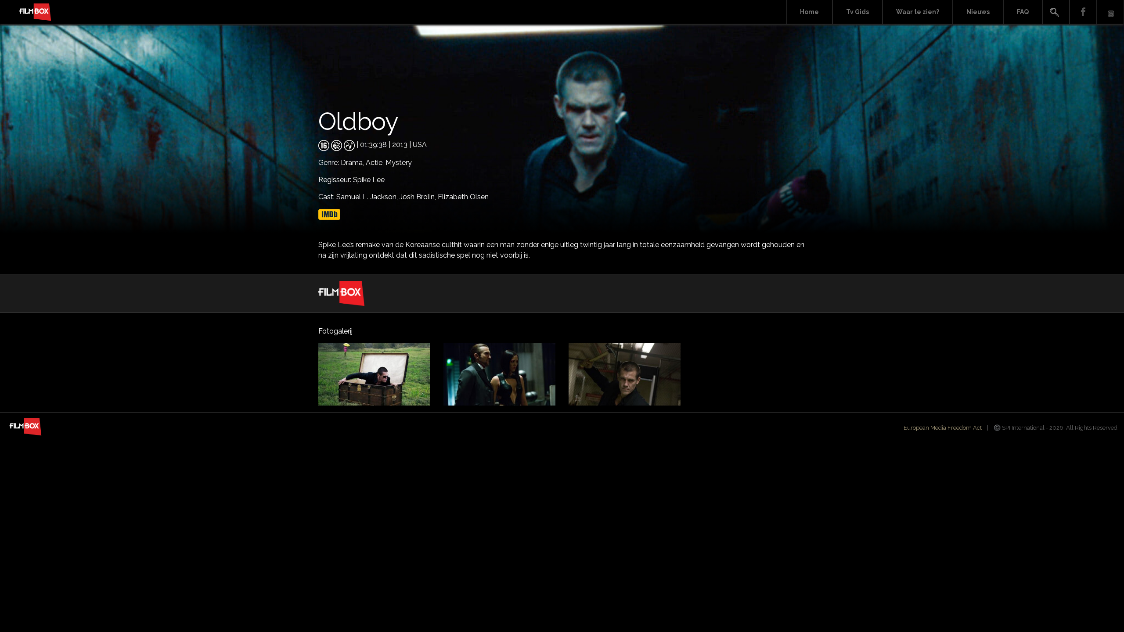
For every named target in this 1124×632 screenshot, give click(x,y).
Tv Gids (857, 11)
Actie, (375, 162)
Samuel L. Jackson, (368, 197)
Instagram (1110, 12)
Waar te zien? (917, 11)
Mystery (398, 162)
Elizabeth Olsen (463, 197)
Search (1056, 12)
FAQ (1023, 11)
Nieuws (978, 11)
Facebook (1083, 12)
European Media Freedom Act (943, 427)
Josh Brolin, (419, 197)
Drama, (353, 162)
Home (809, 11)
